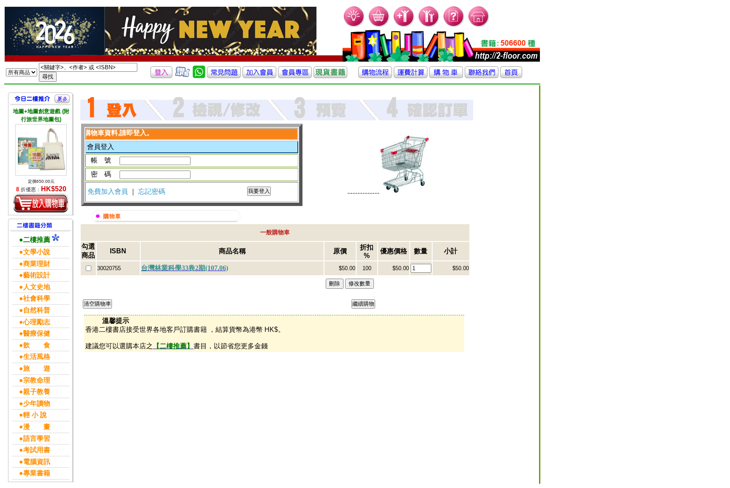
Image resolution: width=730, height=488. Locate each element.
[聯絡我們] (481, 75)
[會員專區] (295, 75)
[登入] (161, 75)
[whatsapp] (199, 75)
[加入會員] (404, 25)
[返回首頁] (511, 75)
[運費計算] (411, 75)
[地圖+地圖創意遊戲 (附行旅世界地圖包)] (41, 150)
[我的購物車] (379, 25)
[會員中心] (429, 25)
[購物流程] (375, 75)
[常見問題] (454, 25)
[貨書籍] (330, 75)
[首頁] (478, 25)
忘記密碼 (151, 191)
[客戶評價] (182, 75)
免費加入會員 (108, 191)
